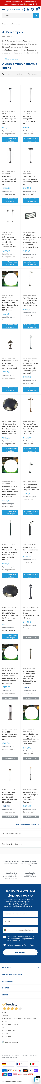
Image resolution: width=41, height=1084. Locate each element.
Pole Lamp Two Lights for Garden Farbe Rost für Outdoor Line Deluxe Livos (30, 429)
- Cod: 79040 (32, 358)
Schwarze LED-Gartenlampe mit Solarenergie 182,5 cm (30, 180)
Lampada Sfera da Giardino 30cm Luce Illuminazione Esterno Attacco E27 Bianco (10, 492)
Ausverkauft (31, 638)
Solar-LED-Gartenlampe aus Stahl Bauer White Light (10, 735)
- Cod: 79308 (32, 421)
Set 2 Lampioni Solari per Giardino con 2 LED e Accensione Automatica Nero (10, 242)
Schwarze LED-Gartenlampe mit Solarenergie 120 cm (9, 120)
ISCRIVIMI (20, 952)
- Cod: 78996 (31, 232)
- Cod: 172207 (33, 607)
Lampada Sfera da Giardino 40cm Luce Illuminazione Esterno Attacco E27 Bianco (31, 739)
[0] (36, 9)
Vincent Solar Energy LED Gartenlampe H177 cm (30, 120)
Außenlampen (15, 24)
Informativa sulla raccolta (12, 1081)
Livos (25, 295)
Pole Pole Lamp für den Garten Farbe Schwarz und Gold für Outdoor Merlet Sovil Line (29, 677)
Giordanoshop (8, 111)
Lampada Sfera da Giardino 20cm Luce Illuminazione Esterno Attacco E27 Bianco (10, 305)
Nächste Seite (30, 825)
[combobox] (7, 930)
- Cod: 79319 (31, 482)
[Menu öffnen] (3, 10)
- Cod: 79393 (11, 421)
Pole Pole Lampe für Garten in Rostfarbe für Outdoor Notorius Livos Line (9, 797)
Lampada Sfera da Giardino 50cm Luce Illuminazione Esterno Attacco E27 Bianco (10, 678)
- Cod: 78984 (32, 789)
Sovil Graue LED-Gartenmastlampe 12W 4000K (30, 550)
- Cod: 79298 (31, 295)
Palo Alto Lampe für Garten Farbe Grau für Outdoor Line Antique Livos (30, 301)
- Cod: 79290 (11, 789)
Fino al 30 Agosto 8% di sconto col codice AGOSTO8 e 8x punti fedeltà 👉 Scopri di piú (20, 3)
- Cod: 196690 (32, 544)
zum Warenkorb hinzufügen (10, 139)
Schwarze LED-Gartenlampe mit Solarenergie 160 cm (9, 180)
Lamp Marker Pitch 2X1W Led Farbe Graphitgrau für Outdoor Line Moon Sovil (10, 615)
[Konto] (28, 9)
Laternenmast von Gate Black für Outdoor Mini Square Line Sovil (10, 364)
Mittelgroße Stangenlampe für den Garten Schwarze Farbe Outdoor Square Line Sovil (30, 367)
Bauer (25, 607)
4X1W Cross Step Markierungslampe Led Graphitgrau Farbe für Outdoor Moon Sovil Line (10, 429)
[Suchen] (36, 15)
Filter (8, 74)
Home (4, 24)
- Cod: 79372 (31, 668)
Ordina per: (21, 74)
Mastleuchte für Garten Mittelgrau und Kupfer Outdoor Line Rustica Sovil (30, 797)
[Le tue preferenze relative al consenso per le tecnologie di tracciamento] (37, 1080)
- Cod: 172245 (12, 729)
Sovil (25, 232)
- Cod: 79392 (11, 607)
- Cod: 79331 (10, 358)
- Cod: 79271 (10, 544)
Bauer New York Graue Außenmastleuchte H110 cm (31, 614)
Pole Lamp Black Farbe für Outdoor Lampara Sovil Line (31, 487)
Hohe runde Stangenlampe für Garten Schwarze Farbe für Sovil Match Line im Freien (10, 554)
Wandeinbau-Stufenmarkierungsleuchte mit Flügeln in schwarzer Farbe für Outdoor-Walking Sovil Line (31, 241)
